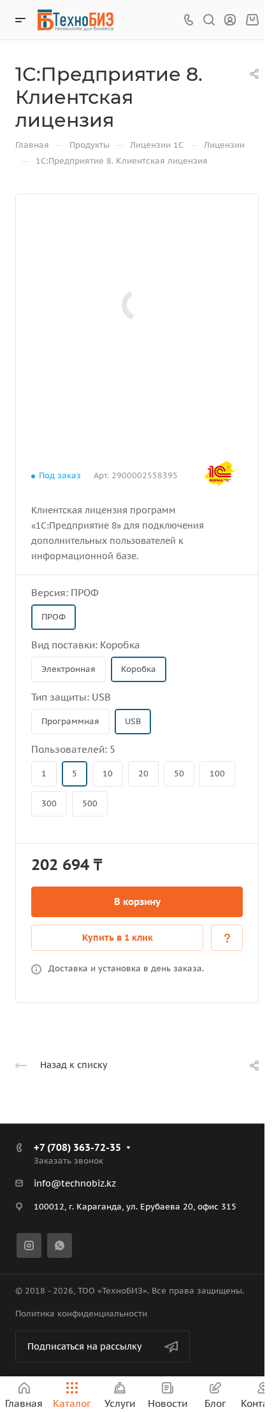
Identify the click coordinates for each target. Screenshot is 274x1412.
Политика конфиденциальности (81, 1313)
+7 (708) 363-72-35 (77, 1147)
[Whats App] (59, 1245)
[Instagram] (29, 1245)
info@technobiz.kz (75, 1183)
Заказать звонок (68, 1160)
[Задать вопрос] (227, 938)
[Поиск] (209, 20)
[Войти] (230, 20)
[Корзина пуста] (252, 20)
